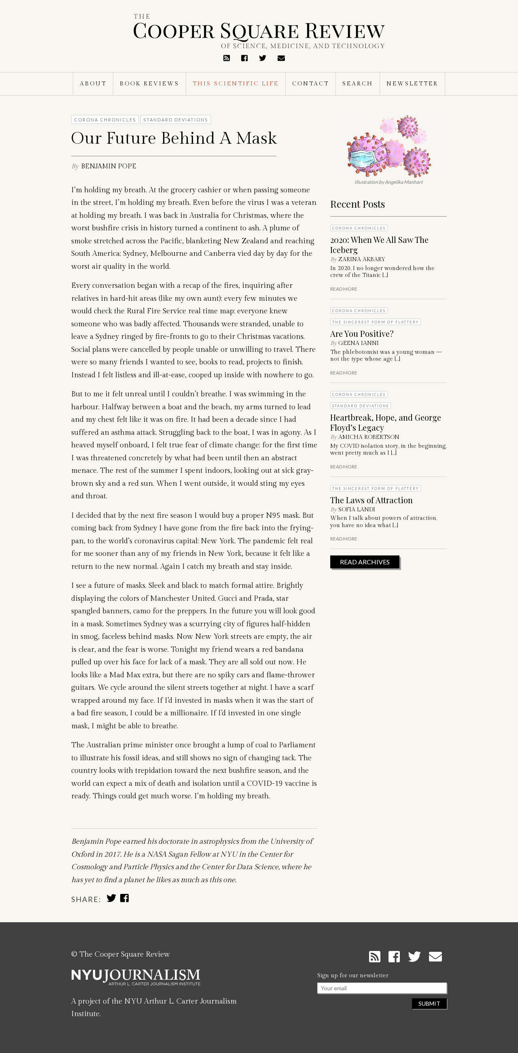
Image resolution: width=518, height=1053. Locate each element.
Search (357, 84)
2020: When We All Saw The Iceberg (379, 244)
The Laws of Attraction (371, 499)
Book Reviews (149, 84)
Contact (310, 84)
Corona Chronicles (359, 228)
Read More (343, 289)
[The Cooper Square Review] (259, 31)
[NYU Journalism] (136, 980)
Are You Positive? (362, 333)
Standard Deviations (360, 406)
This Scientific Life (236, 84)
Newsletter (412, 84)
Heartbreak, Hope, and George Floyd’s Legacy (385, 422)
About (93, 84)
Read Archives (365, 562)
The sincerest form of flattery (375, 322)
